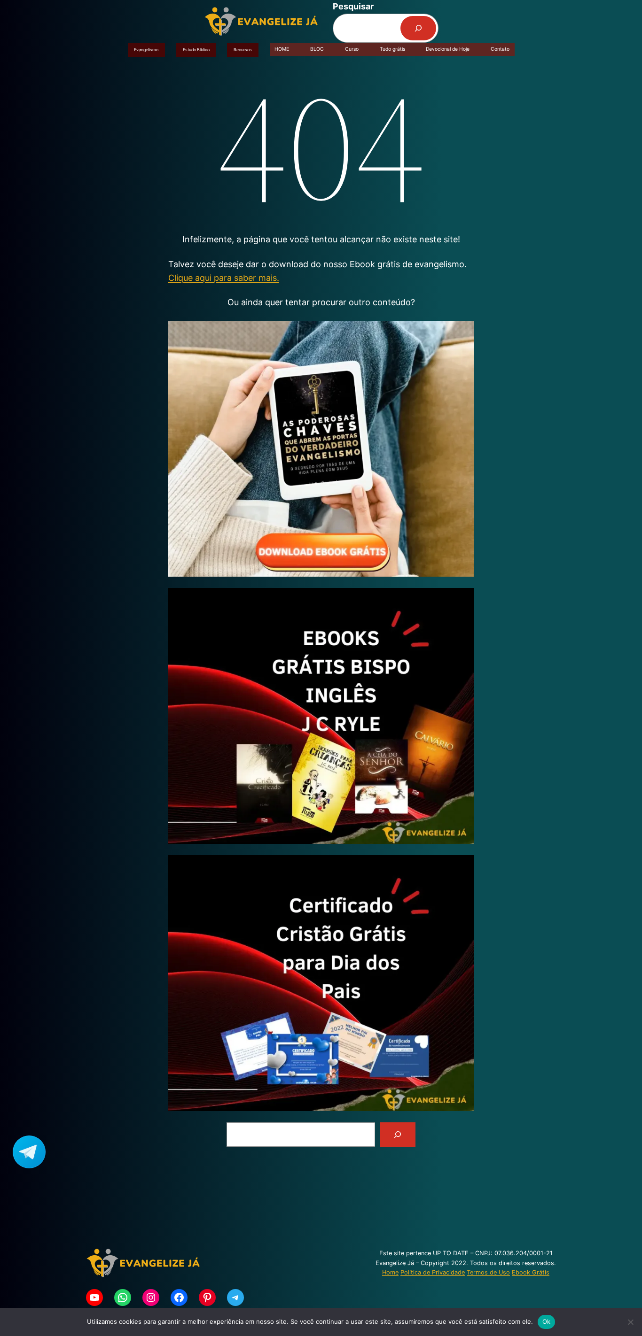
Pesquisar (353, 6)
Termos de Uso (488, 1272)
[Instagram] (150, 1297)
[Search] (397, 1134)
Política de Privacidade (432, 1272)
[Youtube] (94, 1297)
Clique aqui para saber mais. (223, 278)
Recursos (243, 49)
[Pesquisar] (418, 28)
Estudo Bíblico (196, 49)
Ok (546, 1321)
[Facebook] (179, 1297)
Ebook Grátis (530, 1272)
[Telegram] (235, 1297)
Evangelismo (146, 49)
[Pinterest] (207, 1297)
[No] (630, 1322)
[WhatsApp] (122, 1297)
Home (390, 1272)
